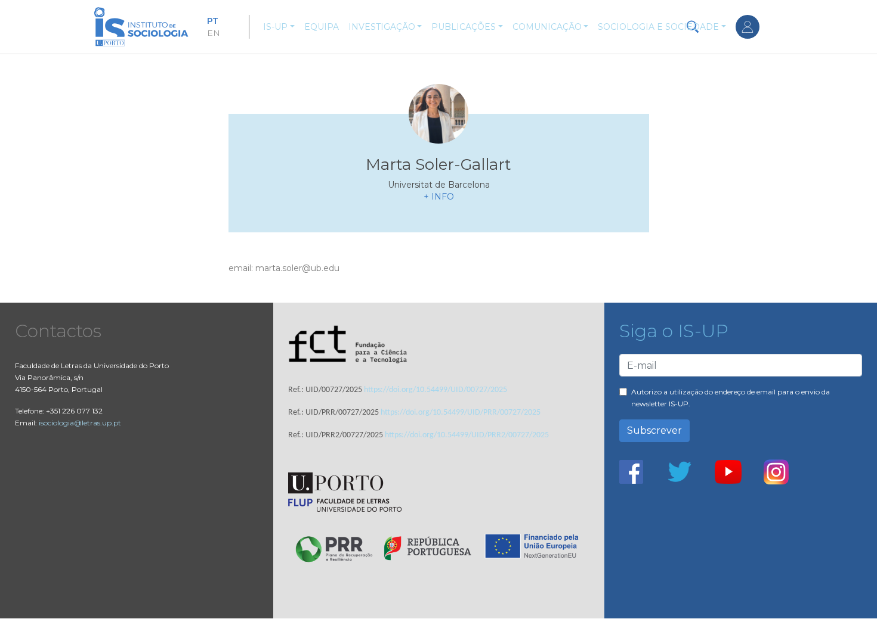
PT (212, 20)
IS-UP (275, 26)
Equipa (321, 26)
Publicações (463, 26)
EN (213, 32)
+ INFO (439, 196)
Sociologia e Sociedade (658, 26)
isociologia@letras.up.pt (80, 422)
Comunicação (547, 26)
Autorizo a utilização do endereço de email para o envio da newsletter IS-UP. (730, 397)
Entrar (747, 27)
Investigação (381, 26)
